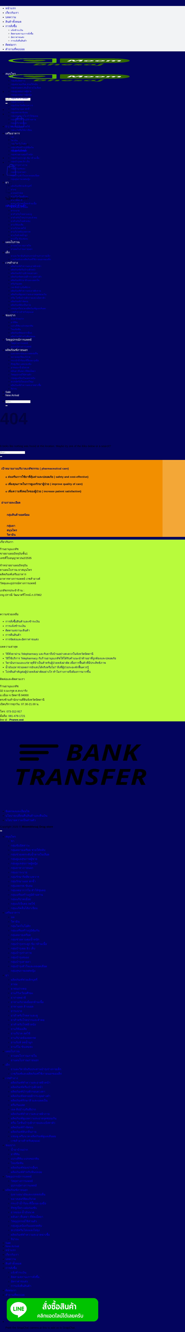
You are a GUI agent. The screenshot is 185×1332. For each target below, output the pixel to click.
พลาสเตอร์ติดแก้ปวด (20, 357)
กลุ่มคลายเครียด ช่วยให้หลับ (24, 84)
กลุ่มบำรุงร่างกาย (19, 165)
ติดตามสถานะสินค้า (17, 630)
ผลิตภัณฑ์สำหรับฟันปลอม (23, 336)
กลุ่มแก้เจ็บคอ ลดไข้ (20, 126)
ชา (12, 77)
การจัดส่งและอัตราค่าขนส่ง (22, 639)
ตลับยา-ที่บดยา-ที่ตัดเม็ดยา (23, 371)
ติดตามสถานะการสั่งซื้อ (22, 33)
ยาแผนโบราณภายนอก (22, 249)
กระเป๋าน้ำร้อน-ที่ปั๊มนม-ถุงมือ (25, 360)
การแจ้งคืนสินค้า (19, 40)
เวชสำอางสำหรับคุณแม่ (22, 312)
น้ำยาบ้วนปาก (17, 318)
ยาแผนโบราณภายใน (21, 245)
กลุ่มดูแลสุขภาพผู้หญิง (21, 95)
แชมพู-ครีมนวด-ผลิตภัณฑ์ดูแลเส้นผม (28, 308)
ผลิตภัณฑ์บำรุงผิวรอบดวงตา (24, 273)
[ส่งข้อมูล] (6, 103)
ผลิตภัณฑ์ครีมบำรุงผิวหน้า (23, 269)
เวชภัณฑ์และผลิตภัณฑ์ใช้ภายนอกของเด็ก (31, 259)
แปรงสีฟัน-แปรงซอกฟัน (22, 325)
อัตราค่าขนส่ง (17, 37)
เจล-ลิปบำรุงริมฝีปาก (20, 287)
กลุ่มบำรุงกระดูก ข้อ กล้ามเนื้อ (25, 158)
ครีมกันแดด (16, 283)
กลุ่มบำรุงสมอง (18, 168)
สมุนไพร (10, 73)
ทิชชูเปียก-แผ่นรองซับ (21, 364)
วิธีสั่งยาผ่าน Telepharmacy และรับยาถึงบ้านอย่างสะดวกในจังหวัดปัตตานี (49, 653)
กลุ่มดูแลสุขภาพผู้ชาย (21, 91)
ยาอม (14, 984)
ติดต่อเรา (10, 44)
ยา (7, 975)
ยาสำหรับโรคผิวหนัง (20, 221)
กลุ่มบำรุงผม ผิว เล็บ (20, 161)
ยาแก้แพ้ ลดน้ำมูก (19, 235)
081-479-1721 (16, 715)
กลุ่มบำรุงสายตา (18, 172)
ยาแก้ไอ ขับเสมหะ (19, 238)
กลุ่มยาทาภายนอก (19, 98)
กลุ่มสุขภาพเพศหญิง (20, 179)
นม (13, 917)
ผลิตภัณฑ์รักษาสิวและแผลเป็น (25, 280)
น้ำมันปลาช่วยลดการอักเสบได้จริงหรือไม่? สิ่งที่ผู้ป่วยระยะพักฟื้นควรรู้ (47, 667)
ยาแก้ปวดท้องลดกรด (20, 231)
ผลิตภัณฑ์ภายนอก (16, 349)
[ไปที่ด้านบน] (1, 830)
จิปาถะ (14, 388)
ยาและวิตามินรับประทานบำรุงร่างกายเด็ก (30, 256)
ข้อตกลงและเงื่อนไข (17, 811)
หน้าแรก (10, 8)
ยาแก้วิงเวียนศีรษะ (19, 196)
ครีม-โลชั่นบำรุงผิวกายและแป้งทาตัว (28, 298)
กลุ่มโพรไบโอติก (19, 144)
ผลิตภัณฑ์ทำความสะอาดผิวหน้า (26, 266)
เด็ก (7, 252)
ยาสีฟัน (14, 322)
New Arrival (12, 395)
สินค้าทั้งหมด (13, 21)
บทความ (10, 17)
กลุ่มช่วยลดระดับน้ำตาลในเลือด (26, 87)
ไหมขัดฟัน (16, 329)
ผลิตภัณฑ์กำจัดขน (19, 301)
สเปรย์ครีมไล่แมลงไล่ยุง (22, 381)
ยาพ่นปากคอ (17, 193)
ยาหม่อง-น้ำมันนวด (20, 367)
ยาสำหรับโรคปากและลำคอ (24, 217)
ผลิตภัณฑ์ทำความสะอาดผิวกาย (26, 291)
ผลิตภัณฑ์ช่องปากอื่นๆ (21, 333)
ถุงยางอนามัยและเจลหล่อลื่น (24, 353)
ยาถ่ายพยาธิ (16, 200)
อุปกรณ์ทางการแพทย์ (21, 346)
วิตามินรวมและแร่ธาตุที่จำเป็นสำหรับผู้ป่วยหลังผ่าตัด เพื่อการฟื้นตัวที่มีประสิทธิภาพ (55, 662)
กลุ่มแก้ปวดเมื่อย (19, 123)
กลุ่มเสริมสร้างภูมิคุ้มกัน (22, 147)
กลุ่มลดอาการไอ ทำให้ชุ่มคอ (24, 116)
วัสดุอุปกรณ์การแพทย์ (18, 339)
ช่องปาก (10, 315)
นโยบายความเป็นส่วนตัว (20, 820)
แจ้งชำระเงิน (17, 30)
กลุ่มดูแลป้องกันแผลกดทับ (23, 378)
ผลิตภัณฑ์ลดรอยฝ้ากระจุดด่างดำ (26, 276)
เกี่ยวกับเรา (12, 12)
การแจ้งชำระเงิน (15, 625)
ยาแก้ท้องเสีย (17, 224)
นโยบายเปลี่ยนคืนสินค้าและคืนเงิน (26, 815)
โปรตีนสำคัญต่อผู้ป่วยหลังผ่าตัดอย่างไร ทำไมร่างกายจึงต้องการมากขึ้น (48, 671)
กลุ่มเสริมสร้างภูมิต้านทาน (23, 119)
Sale (8, 391)
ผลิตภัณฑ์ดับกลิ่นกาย (21, 305)
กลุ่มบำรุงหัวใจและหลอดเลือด (25, 175)
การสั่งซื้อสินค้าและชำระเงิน (22, 621)
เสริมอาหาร (12, 912)
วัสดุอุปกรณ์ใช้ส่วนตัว (21, 374)
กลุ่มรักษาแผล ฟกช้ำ (20, 109)
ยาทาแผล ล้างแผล (19, 207)
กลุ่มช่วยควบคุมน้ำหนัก (22, 154)
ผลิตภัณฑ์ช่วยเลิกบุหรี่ (21, 186)
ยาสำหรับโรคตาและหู (21, 214)
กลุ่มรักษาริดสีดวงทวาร (22, 105)
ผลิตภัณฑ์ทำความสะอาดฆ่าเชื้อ (26, 385)
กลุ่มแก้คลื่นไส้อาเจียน (21, 130)
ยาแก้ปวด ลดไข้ (18, 228)
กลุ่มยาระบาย (17, 102)
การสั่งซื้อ (11, 26)
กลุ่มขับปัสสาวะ (18, 80)
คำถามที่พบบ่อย (15, 49)
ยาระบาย (15, 210)
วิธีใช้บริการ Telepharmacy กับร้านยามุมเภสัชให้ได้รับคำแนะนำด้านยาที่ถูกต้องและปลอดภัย (60, 658)
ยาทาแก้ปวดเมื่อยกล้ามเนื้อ (24, 203)
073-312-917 (14, 711)
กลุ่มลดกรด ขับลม (19, 112)
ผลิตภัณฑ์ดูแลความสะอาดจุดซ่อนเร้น (28, 294)
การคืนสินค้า (13, 634)
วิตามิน (14, 140)
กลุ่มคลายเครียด (18, 151)
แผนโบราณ (12, 242)
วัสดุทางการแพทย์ (19, 343)
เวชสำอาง (11, 262)
